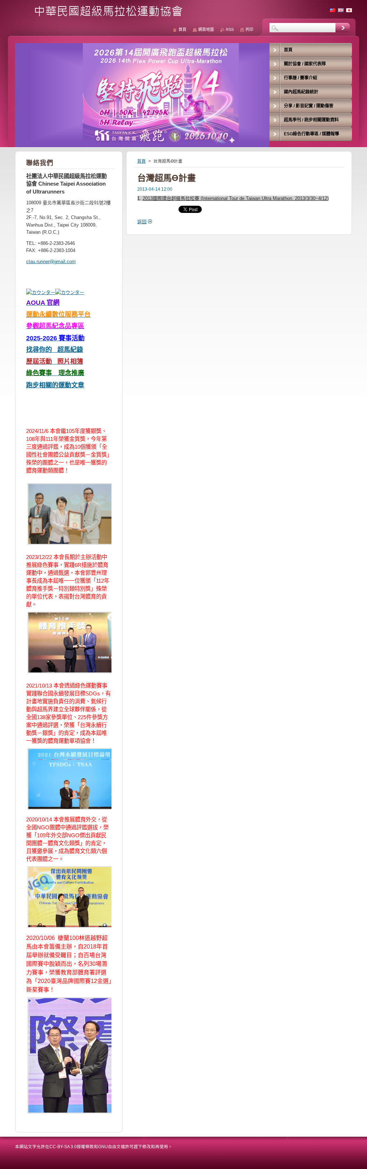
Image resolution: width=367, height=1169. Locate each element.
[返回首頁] (101, 15)
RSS (230, 29)
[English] (341, 10)
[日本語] (349, 10)
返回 (142, 221)
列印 (249, 29)
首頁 (141, 161)
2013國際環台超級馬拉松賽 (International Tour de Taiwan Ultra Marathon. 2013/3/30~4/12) (236, 198)
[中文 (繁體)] (332, 10)
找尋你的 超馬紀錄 (54, 349)
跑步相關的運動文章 (55, 385)
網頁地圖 (206, 29)
